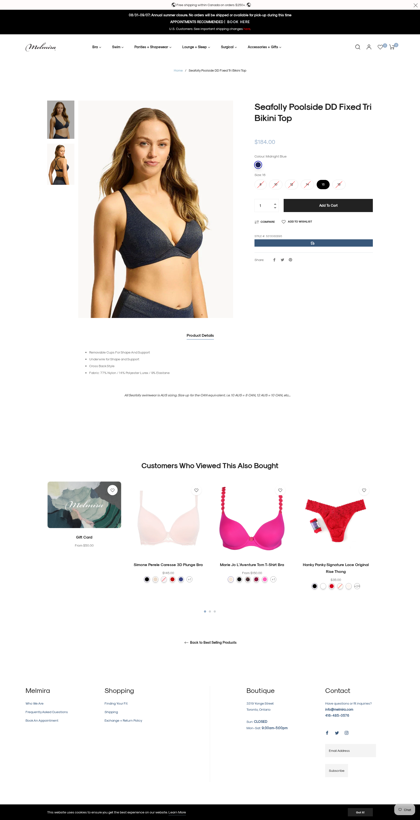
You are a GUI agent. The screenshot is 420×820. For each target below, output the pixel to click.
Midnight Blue (258, 164)
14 (307, 183)
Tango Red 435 (172, 579)
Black (315, 586)
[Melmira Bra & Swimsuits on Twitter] (337, 732)
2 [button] (210, 611)
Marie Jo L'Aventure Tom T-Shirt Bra (252, 564)
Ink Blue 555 (181, 579)
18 (339, 183)
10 (276, 183)
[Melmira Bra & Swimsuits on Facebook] (327, 732)
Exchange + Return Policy (123, 720)
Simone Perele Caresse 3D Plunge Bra (168, 564)
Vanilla (349, 586)
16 (323, 183)
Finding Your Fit (116, 703)
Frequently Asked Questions (47, 712)
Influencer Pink (265, 579)
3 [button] (215, 611)
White (323, 586)
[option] (84, 524)
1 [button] (205, 611)
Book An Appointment (42, 720)
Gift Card (84, 537)
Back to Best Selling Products (212, 642)
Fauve (248, 579)
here (247, 29)
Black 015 (147, 579)
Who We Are (35, 703)
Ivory (340, 586)
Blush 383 (164, 579)
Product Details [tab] (200, 335)
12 (291, 183)
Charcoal (239, 579)
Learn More (177, 812)
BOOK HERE (238, 22)
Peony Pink (256, 579)
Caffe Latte (231, 579)
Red (332, 586)
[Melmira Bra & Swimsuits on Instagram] (347, 732)
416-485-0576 (337, 715)
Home (178, 70)
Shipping (111, 712)
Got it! (360, 812)
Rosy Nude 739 (155, 579)
